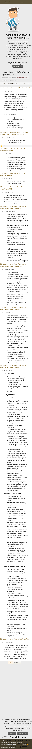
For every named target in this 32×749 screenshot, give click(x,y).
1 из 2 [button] (10, 662)
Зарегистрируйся (12, 470)
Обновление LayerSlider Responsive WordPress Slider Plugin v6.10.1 (13, 207)
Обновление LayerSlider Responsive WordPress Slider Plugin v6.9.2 (13, 308)
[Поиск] (30, 2)
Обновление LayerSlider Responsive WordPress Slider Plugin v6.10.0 (13, 265)
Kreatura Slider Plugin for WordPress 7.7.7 (15, 88)
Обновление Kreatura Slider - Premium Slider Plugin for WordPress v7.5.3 (14, 133)
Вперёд (16, 662)
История (22, 83)
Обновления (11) (12, 83)
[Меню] (2, 2)
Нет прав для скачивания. (15, 77)
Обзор (3, 83)
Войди (14, 468)
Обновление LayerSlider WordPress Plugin (15, 639)
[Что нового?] (26, 2)
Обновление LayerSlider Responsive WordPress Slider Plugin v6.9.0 (13, 366)
